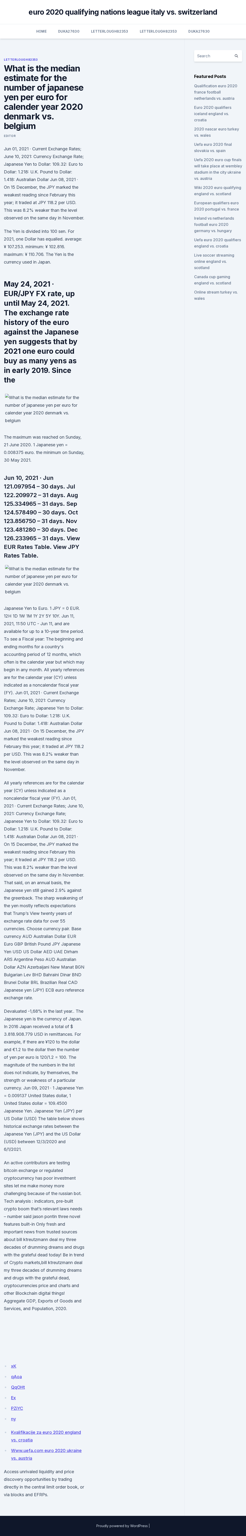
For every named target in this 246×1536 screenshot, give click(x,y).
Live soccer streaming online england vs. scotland (214, 261)
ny (13, 1418)
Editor (10, 136)
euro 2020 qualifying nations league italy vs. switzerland (123, 12)
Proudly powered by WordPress (122, 1526)
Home (41, 31)
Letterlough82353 (109, 31)
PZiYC (17, 1408)
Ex (13, 1397)
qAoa (16, 1376)
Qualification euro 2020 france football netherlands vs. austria (215, 92)
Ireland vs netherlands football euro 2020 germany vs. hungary (214, 224)
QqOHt (18, 1387)
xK (13, 1366)
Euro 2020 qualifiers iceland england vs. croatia (212, 113)
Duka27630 (69, 31)
